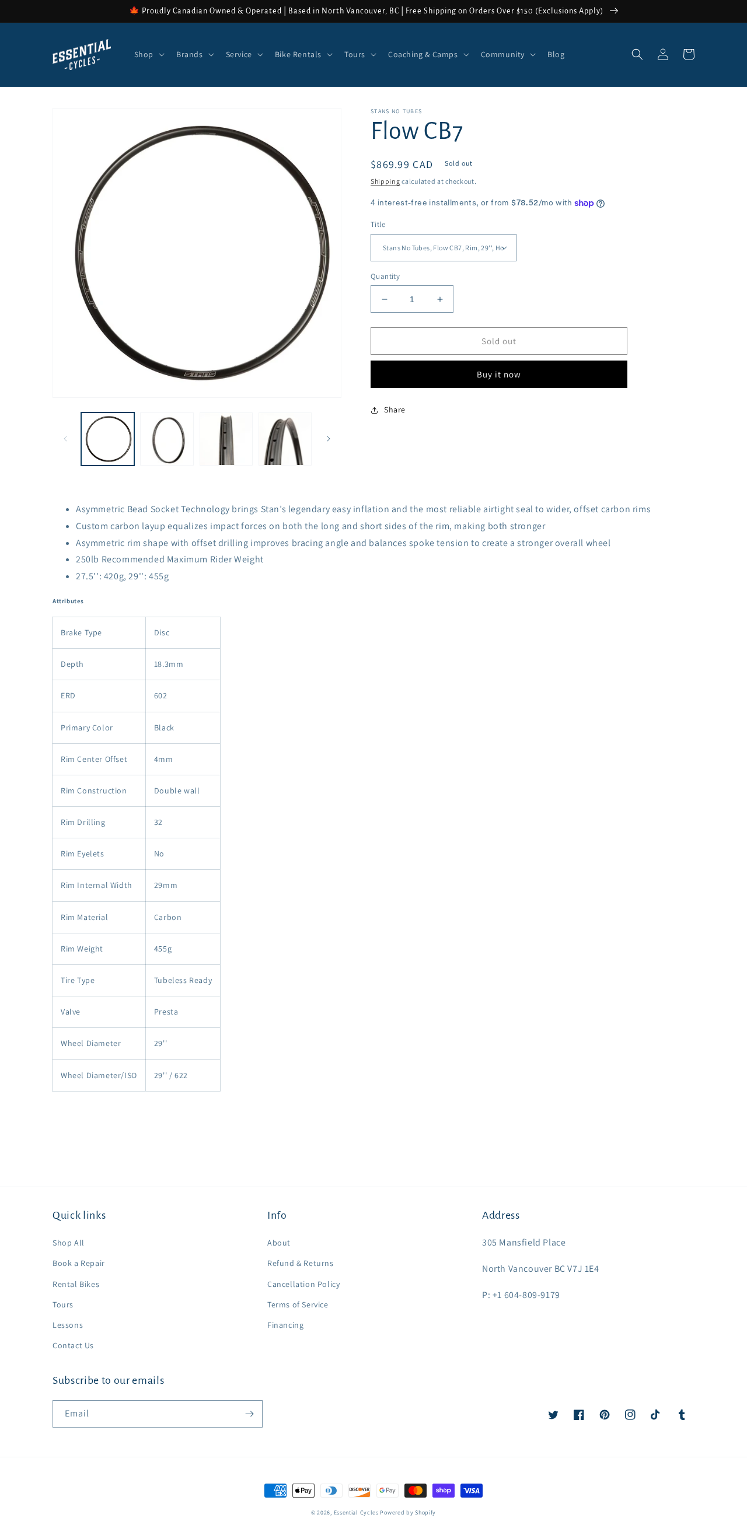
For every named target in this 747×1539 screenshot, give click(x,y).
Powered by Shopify (408, 1512)
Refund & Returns (300, 1263)
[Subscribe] (249, 1414)
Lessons (68, 1325)
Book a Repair (79, 1263)
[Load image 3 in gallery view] (226, 439)
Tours (63, 1304)
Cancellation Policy (303, 1284)
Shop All (69, 1242)
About (279, 1242)
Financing (285, 1325)
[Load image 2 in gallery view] (166, 439)
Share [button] (395, 409)
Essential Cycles (356, 1512)
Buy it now (499, 374)
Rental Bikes (76, 1284)
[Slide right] (328, 439)
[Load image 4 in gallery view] (285, 439)
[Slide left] (65, 439)
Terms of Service (298, 1304)
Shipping (385, 181)
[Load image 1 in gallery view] (107, 439)
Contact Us (73, 1345)
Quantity (385, 276)
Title (378, 224)
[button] (148, 54)
